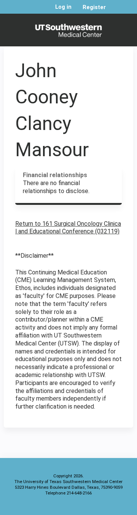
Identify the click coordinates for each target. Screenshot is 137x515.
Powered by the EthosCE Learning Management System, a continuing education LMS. (106, 507)
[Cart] (115, 11)
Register (94, 7)
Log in (63, 7)
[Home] (68, 28)
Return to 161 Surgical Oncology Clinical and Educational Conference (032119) (68, 227)
